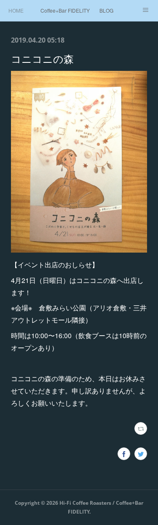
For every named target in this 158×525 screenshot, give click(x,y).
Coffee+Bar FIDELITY (65, 10)
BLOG (106, 10)
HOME (16, 10)
